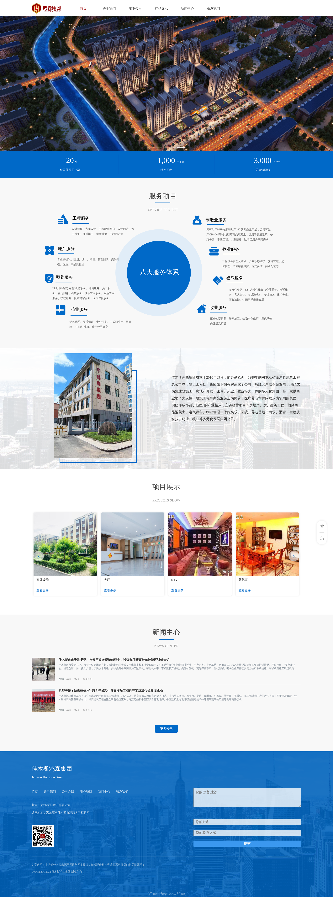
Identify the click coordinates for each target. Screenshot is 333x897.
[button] (151, 147)
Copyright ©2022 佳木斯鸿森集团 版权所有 (57, 871)
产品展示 (161, 8)
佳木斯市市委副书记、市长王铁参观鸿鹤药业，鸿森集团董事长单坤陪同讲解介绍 (114, 659)
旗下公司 (135, 8)
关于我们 (109, 8)
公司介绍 (68, 791)
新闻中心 (187, 8)
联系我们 (213, 8)
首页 (83, 8)
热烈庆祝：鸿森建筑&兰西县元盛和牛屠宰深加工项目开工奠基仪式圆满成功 (111, 690)
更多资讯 (166, 728)
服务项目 (86, 791)
